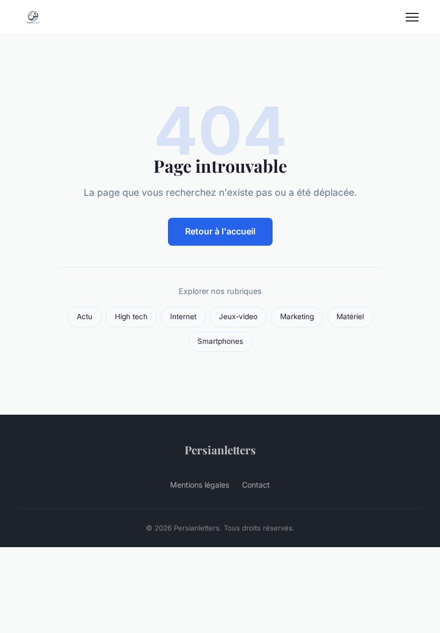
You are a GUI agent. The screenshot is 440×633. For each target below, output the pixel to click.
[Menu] (412, 17)
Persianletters (220, 449)
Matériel (350, 316)
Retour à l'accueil (220, 231)
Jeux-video (238, 316)
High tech (131, 316)
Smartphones (220, 341)
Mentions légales (199, 484)
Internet (183, 316)
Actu (84, 316)
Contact (256, 484)
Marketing (297, 316)
